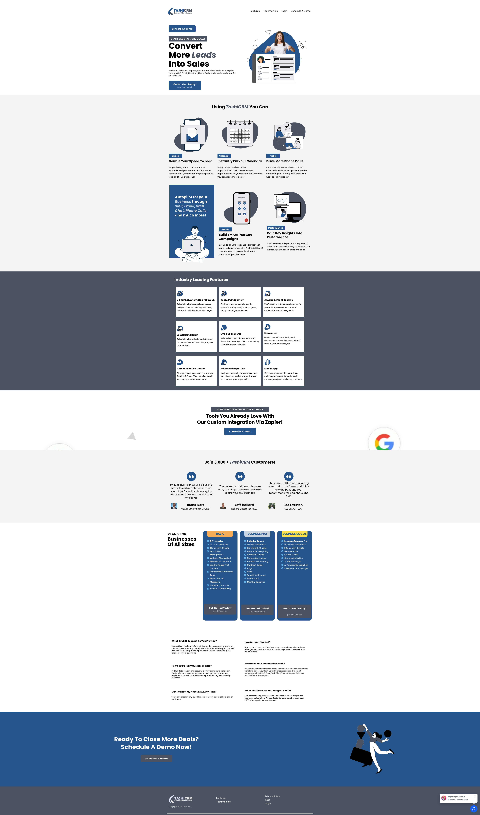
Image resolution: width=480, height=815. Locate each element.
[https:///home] (180, 11)
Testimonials (271, 10)
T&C (267, 800)
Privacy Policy (272, 796)
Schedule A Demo (301, 10)
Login (284, 10)
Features (255, 10)
